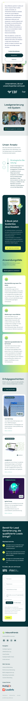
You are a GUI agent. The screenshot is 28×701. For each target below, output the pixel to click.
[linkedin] (3, 640)
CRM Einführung (6, 651)
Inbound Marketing (7, 667)
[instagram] (11, 640)
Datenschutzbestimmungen (11, 613)
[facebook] (7, 640)
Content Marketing (7, 677)
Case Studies (5, 654)
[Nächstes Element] (4, 167)
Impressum (4, 695)
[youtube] (15, 640)
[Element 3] (7, 167)
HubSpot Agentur (7, 649)
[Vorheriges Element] (4, 163)
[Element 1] (7, 163)
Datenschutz (12, 695)
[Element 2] (7, 165)
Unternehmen (6, 659)
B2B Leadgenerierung (8, 672)
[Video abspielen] (14, 118)
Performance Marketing (8, 670)
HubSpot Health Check (8, 656)
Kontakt (18, 695)
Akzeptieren (14, 55)
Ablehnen (14, 59)
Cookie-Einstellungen (14, 51)
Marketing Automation (8, 675)
